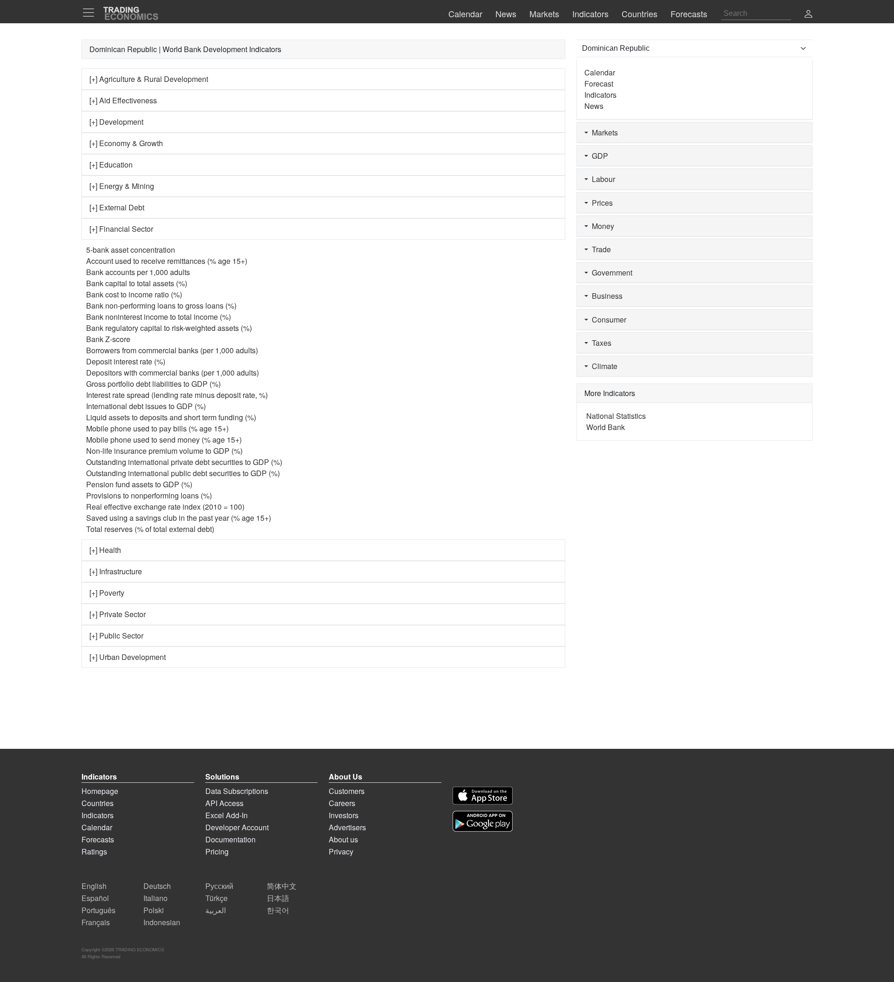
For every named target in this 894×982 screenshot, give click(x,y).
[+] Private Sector (117, 614)
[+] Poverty (106, 592)
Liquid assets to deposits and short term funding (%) (171, 417)
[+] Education (111, 164)
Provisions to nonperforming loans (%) (149, 495)
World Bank (605, 427)
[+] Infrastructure (115, 571)
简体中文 (282, 886)
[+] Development (116, 121)
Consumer (607, 319)
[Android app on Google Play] (483, 821)
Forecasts (97, 839)
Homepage (99, 791)
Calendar (599, 72)
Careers (342, 803)
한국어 (278, 910)
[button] (808, 14)
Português (98, 910)
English (94, 886)
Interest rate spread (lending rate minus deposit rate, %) (177, 395)
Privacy (341, 851)
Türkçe (216, 898)
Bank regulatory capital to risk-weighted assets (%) (169, 328)
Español (95, 898)
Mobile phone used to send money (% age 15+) (164, 439)
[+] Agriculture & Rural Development (148, 79)
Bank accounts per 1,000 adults (138, 272)
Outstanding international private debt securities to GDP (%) (184, 462)
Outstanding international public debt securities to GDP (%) (183, 473)
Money (601, 226)
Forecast (598, 83)
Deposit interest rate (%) (125, 361)
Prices (600, 202)
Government (610, 272)
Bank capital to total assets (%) (136, 283)
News (593, 106)
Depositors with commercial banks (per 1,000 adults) (172, 372)
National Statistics (616, 415)
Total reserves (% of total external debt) (150, 529)
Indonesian (161, 922)
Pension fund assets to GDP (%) (139, 484)
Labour (601, 179)
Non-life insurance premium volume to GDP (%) (164, 450)
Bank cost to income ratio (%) (134, 294)
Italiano (155, 898)
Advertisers (347, 827)
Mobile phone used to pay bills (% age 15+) (157, 428)
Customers (347, 791)
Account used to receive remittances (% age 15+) (166, 261)
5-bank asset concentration (130, 249)
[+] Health (105, 550)
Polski (153, 910)
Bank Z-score (108, 339)
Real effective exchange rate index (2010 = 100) (165, 506)
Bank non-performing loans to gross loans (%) (161, 305)
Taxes (599, 342)
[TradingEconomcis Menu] (91, 12)
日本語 (278, 898)
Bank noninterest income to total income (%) (158, 316)
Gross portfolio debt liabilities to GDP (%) (153, 383)
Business (605, 295)
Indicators (600, 94)
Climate (602, 366)
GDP (598, 155)
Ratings (94, 851)
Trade (599, 249)
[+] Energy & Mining (121, 186)
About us (343, 839)
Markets (603, 132)
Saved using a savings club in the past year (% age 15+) (178, 517)
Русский (219, 886)
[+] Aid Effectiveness (123, 100)
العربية (215, 910)
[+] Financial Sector (121, 228)
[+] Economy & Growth (126, 143)
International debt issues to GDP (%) (146, 406)
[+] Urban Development (127, 657)
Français (95, 922)
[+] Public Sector (116, 635)
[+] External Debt (116, 207)
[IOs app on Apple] (483, 795)
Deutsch (157, 886)
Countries (97, 803)
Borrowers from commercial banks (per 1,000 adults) (172, 350)
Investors (344, 815)
